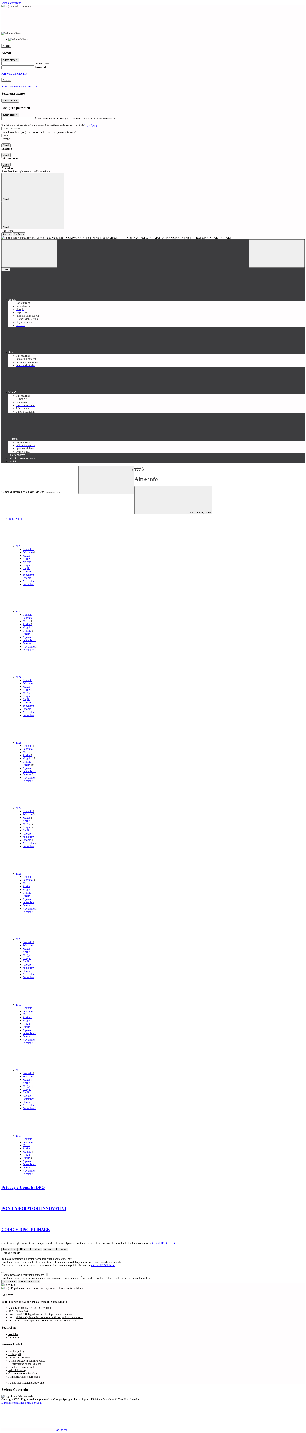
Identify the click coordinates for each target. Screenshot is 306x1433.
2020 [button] (19, 939)
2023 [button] (19, 742)
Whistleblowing (17, 1370)
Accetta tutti (55, 1249)
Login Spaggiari (92, 125)
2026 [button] (19, 545)
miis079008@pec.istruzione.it (46, 1320)
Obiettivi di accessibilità (21, 1367)
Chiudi (6, 145)
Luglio (26, 568)
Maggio (27, 561)
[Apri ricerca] (277, 253)
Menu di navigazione (200, 512)
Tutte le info (15, 518)
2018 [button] (19, 1070)
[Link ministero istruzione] (17, 6)
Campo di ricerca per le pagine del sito (22, 491)
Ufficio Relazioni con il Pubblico (26, 1360)
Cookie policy (16, 1351)
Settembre (28, 574)
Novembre (29, 581)
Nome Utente (42, 63)
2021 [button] (19, 873)
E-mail (38, 118)
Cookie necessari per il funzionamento (23, 1274)
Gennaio (28, 549)
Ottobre (27, 577)
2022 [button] (19, 808)
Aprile (26, 558)
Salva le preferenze (29, 1281)
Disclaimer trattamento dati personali (21, 1402)
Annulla (6, 234)
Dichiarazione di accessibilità (24, 1363)
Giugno (28, 565)
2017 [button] (19, 1135)
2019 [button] (19, 1004)
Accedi (6, 45)
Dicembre (28, 584)
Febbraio (29, 552)
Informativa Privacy (19, 1357)
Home (137, 467)
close (5, 269)
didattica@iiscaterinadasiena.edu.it (49, 1317)
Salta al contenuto (11, 2)
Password (40, 67)
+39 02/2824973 (22, 1310)
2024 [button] (19, 677)
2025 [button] (19, 611)
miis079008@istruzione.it (44, 1314)
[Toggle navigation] (29, 253)
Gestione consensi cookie (22, 1373)
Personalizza (9, 1249)
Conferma (19, 234)
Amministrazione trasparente (24, 1376)
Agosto (27, 571)
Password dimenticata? (14, 73)
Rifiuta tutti (30, 1249)
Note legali (14, 1354)
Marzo (26, 555)
